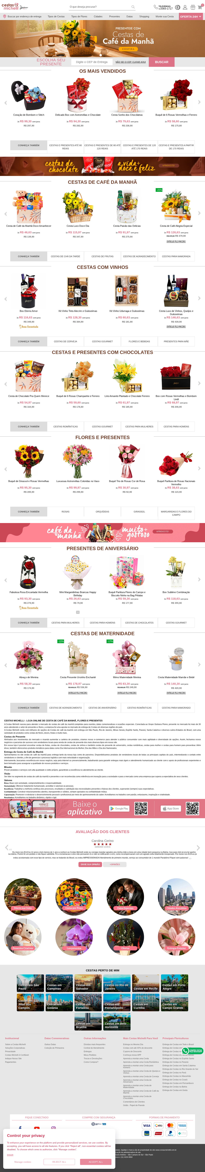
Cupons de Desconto (132, 1051)
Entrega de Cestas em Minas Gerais (178, 1055)
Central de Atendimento (94, 1048)
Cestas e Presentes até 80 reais (65, 147)
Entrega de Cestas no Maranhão (177, 1076)
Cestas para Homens (176, 426)
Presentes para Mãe (176, 341)
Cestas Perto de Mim (102, 970)
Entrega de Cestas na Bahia (175, 1087)
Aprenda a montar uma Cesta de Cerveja (141, 1076)
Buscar (161, 62)
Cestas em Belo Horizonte (115, 1025)
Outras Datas (50, 1044)
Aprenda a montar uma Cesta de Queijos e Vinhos (141, 1072)
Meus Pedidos (90, 1055)
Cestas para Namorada (176, 256)
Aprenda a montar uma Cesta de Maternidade (137, 1086)
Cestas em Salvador (83, 987)
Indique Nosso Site (13, 1058)
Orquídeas (102, 511)
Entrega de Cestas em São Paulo (177, 1048)
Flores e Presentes (102, 437)
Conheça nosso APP (132, 1055)
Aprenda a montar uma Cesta (136, 1058)
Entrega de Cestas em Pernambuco (178, 1083)
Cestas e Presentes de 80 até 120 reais (102, 147)
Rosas (65, 511)
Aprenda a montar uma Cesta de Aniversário (137, 1081)
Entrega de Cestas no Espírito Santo (178, 1058)
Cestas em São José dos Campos (28, 1004)
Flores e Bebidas (139, 341)
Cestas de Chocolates (139, 622)
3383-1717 (166, 7)
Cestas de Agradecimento (139, 256)
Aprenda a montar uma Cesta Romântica (141, 1062)
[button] (100, 55)
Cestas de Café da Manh (102, 182)
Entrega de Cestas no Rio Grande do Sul (180, 1069)
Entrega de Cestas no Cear (175, 1080)
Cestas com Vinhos (102, 267)
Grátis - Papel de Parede (134, 1105)
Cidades (98, 16)
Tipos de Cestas (56, 16)
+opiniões (115, 864)
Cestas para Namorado (176, 708)
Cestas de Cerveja (65, 341)
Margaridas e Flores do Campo (176, 513)
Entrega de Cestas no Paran (175, 1062)
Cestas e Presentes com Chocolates (102, 352)
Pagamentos (10, 1062)
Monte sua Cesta (165, 16)
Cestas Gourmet (102, 341)
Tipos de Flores (79, 16)
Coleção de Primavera (54, 1048)
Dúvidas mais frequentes (94, 1044)
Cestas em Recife (146, 988)
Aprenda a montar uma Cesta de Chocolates (137, 1097)
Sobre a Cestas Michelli (15, 1044)
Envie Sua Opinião (90, 864)
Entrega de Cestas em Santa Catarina (179, 1065)
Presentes (114, 16)
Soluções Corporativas (15, 1048)
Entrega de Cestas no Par (174, 1073)
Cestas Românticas (65, 426)
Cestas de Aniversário (102, 708)
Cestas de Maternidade (103, 633)
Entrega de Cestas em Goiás (175, 1090)
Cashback (177, 7)
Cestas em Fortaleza (83, 1006)
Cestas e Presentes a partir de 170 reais (176, 147)
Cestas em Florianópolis (114, 1006)
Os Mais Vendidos (102, 71)
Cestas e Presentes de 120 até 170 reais (139, 147)
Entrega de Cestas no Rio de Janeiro (179, 1051)
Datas (130, 16)
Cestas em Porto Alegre (174, 987)
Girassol (139, 511)
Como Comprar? (91, 1062)
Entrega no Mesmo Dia (133, 1044)
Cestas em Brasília (83, 1025)
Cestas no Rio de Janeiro (116, 987)
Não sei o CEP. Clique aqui (131, 62)
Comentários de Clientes (134, 1102)
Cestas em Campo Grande (173, 1006)
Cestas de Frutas (102, 256)
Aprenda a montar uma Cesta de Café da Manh (141, 1092)
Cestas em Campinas (54, 987)
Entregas (88, 1051)
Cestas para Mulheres (139, 426)
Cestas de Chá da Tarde (65, 256)
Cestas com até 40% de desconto (137, 1048)
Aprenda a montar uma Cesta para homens (138, 1066)
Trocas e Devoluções (93, 1058)
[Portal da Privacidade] (98, 1125)
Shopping (144, 16)
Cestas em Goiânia (54, 1006)
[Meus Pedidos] (193, 7)
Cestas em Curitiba (141, 1006)
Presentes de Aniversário (102, 548)
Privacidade (10, 1051)
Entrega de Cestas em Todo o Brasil (178, 1044)
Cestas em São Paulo (28, 987)
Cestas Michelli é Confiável (17, 1055)
